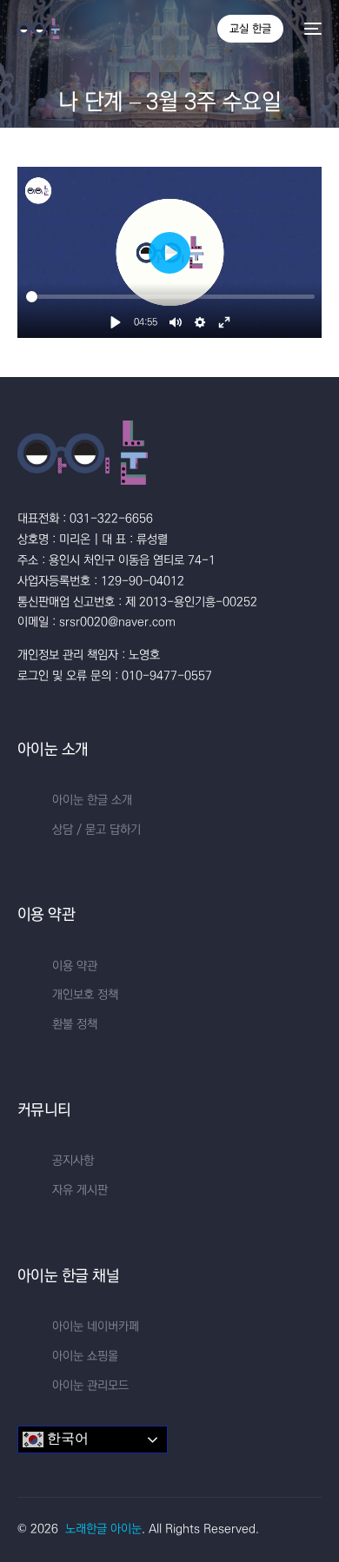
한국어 (66, 1439)
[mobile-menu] (311, 28)
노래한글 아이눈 (103, 1529)
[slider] (170, 296)
